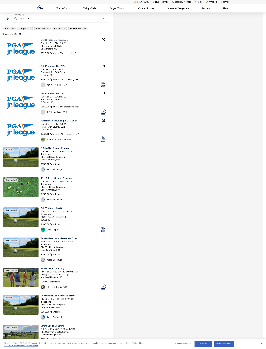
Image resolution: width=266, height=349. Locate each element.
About (226, 8)
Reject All (203, 343)
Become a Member (183, 2)
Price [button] (7, 28)
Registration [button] (76, 28)
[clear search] (103, 18)
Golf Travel (143, 2)
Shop (198, 2)
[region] (133, 344)
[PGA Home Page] (40, 8)
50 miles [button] (57, 28)
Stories (206, 8)
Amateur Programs (178, 8)
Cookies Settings (183, 343)
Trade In (211, 2)
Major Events (117, 8)
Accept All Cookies (224, 343)
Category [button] (23, 28)
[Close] (262, 344)
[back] (8, 19)
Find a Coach (63, 8)
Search (226, 2)
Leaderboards (161, 2)
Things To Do (90, 8)
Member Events (146, 8)
